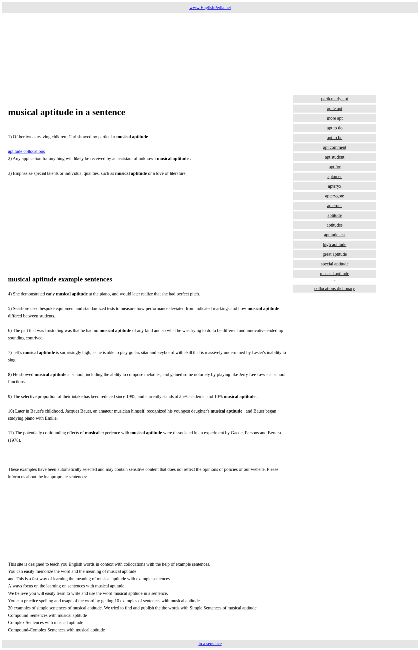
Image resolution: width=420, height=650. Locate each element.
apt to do (335, 127)
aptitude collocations (26, 151)
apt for (335, 166)
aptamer (334, 176)
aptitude (334, 215)
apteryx (334, 186)
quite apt (334, 108)
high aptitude (334, 244)
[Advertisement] (173, 53)
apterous (334, 205)
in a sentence (210, 643)
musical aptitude (334, 273)
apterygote (334, 195)
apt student (334, 157)
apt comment (334, 147)
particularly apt (334, 98)
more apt (335, 118)
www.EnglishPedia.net (210, 7)
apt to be (334, 137)
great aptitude (335, 254)
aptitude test (334, 234)
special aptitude (335, 263)
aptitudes (335, 225)
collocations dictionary (334, 288)
